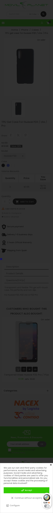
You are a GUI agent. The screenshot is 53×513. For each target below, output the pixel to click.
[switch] (46, 506)
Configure (13, 505)
